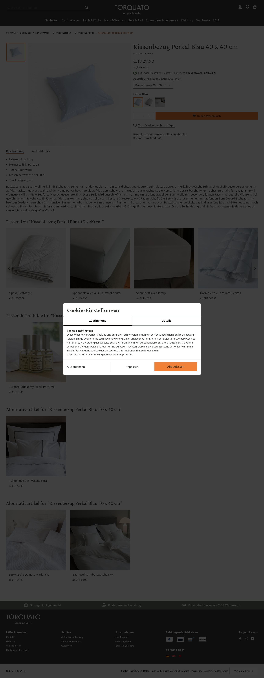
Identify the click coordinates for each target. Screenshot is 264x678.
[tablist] (132, 321)
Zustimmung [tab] (97, 320)
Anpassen (132, 367)
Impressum (125, 354)
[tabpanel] (132, 343)
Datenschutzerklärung (90, 354)
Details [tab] (166, 320)
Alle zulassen (175, 366)
